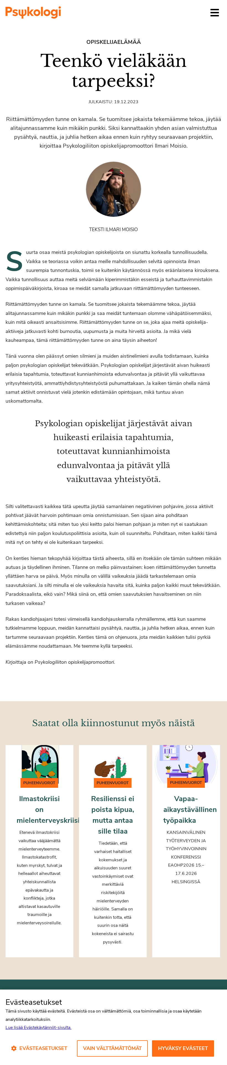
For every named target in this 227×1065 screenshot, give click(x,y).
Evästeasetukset (43, 1048)
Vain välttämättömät (112, 1048)
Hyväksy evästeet (183, 1048)
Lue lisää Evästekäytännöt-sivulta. (38, 1027)
